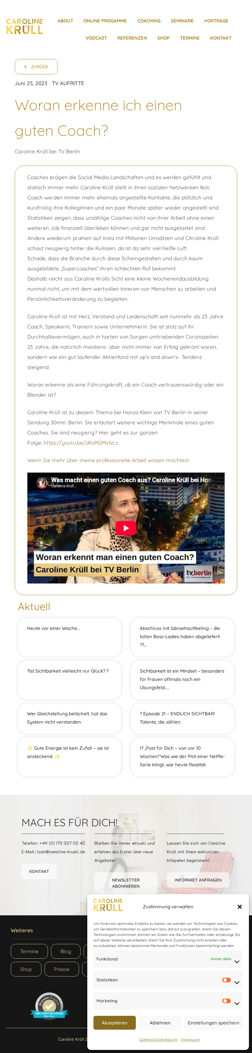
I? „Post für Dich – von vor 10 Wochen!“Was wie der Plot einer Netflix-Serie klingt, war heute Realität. (182, 756)
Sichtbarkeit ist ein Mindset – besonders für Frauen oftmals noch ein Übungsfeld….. (182, 679)
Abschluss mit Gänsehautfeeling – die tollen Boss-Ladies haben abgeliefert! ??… (180, 636)
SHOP (163, 38)
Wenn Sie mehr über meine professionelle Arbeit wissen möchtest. (108, 460)
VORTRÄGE (216, 21)
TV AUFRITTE (68, 83)
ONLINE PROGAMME (105, 21)
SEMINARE (182, 21)
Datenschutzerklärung (159, 1039)
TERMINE (190, 38)
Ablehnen (160, 1023)
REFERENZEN (132, 38)
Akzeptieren (115, 1023)
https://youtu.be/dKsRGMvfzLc (81, 442)
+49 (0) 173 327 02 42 (62, 843)
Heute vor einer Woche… (53, 628)
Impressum (190, 1039)
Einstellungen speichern (213, 1023)
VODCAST (96, 38)
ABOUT (65, 21)
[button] (240, 907)
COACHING (148, 21)
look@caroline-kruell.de (61, 852)
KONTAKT (220, 38)
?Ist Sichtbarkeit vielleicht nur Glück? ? (67, 671)
